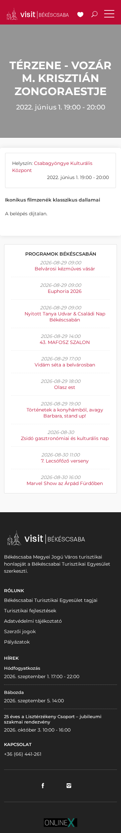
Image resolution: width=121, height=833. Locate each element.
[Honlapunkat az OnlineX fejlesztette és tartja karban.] (60, 822)
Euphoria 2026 (65, 291)
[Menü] (109, 15)
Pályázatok (17, 642)
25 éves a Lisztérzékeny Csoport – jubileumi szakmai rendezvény (53, 719)
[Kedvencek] (80, 15)
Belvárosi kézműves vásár (65, 269)
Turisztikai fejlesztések (30, 611)
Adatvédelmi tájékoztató (33, 621)
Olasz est (64, 387)
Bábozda (14, 692)
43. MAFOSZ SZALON (65, 342)
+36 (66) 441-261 (22, 754)
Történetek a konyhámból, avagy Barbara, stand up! (65, 413)
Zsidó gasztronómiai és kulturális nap (65, 438)
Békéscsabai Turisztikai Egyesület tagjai (50, 600)
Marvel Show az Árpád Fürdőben (65, 483)
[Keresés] (94, 15)
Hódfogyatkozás (22, 668)
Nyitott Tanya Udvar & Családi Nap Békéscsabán (65, 317)
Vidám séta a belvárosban (65, 365)
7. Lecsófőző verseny (65, 461)
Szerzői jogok (20, 631)
